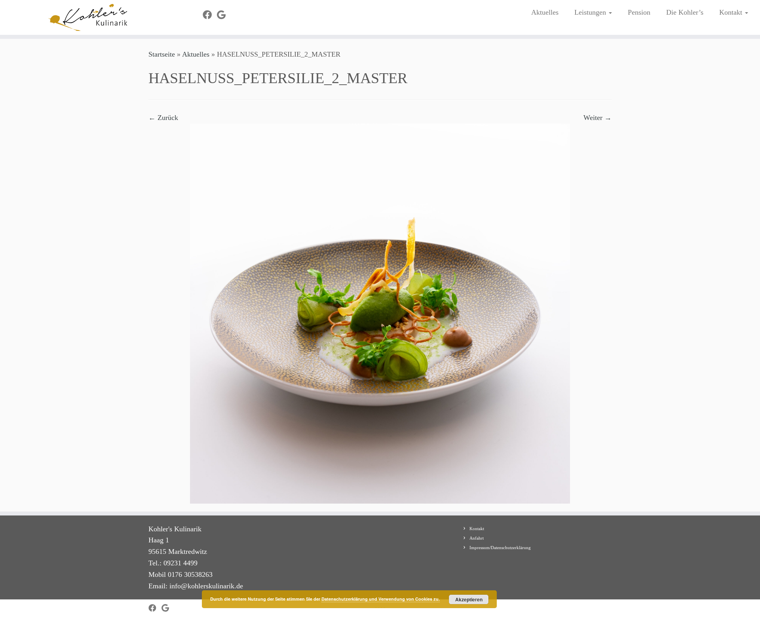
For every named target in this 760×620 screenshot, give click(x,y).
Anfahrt (476, 538)
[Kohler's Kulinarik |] (87, 17)
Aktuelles (545, 12)
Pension (639, 12)
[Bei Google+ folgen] (224, 15)
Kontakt (731, 12)
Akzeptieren (469, 599)
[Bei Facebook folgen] (210, 15)
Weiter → (597, 118)
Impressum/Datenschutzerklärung (500, 547)
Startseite (161, 54)
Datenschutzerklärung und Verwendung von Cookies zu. (380, 599)
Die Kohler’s (684, 12)
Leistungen (591, 12)
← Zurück (163, 118)
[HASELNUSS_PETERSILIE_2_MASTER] (380, 313)
